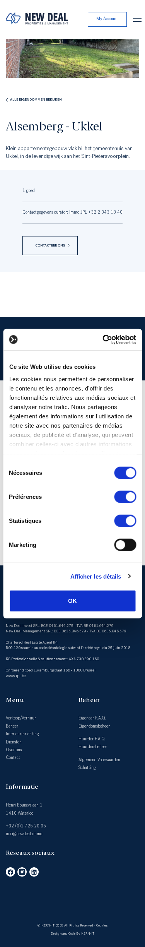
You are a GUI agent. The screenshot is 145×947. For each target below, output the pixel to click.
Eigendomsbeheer (94, 726)
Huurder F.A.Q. (92, 739)
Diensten (14, 742)
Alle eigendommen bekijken (36, 99)
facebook (10, 872)
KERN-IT (48, 925)
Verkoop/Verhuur (21, 718)
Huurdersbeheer (92, 746)
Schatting (87, 767)
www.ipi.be (16, 675)
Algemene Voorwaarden (99, 759)
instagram (22, 872)
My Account (107, 18)
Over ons (14, 749)
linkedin (34, 872)
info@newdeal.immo (24, 833)
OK (72, 601)
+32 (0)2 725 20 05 (26, 826)
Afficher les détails (95, 576)
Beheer (12, 726)
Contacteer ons (50, 245)
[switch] (125, 497)
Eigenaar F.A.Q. (92, 718)
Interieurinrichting (22, 733)
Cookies (101, 925)
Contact (13, 757)
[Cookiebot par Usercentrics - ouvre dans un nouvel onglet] (103, 339)
